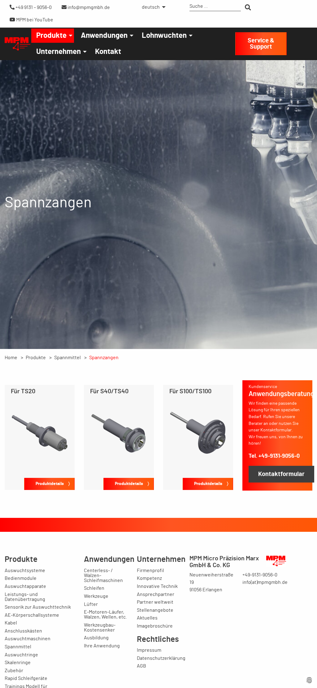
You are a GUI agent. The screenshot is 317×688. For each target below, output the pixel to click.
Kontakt (108, 51)
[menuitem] (152, 7)
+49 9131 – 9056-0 (33, 7)
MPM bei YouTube (34, 19)
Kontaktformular (281, 474)
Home (11, 357)
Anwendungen (104, 35)
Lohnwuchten (164, 35)
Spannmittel (67, 357)
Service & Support (261, 43)
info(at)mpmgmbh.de (265, 582)
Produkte (51, 35)
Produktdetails (50, 483)
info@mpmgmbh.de (88, 7)
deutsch (151, 7)
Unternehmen (58, 51)
